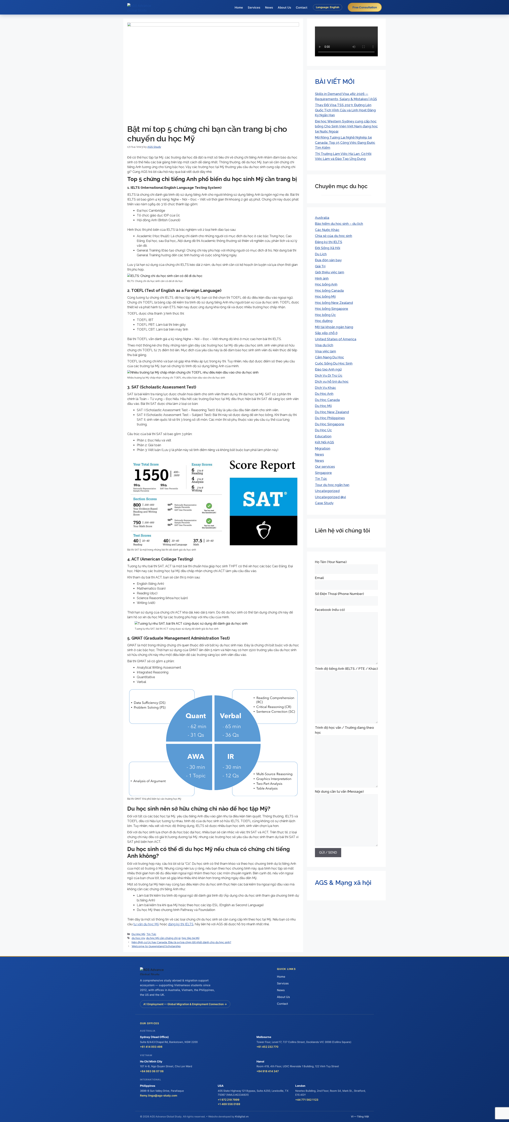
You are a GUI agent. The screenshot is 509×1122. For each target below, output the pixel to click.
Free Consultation (365, 7)
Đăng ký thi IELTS (328, 242)
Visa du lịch (324, 345)
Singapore (323, 473)
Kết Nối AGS (324, 442)
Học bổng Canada (329, 290)
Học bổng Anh (326, 284)
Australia (322, 218)
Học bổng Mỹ (325, 296)
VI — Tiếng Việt (360, 1116)
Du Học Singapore (329, 424)
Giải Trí (320, 266)
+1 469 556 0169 (229, 1104)
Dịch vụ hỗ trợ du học (332, 381)
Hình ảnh (322, 278)
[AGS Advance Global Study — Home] (142, 7)
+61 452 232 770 (267, 1046)
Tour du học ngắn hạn (332, 485)
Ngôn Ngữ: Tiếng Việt (327, 16)
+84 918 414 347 (267, 1071)
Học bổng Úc (325, 315)
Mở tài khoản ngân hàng (334, 327)
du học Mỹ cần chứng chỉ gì (163, 938)
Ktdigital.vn (242, 1116)
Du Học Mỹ (138, 934)
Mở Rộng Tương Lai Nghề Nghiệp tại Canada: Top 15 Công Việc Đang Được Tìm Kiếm (345, 142)
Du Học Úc (323, 430)
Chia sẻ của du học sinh (333, 236)
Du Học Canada (327, 400)
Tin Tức (151, 934)
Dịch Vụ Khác (325, 388)
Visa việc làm (325, 351)
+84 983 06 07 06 (152, 1071)
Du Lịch (321, 254)
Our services (325, 467)
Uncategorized (327, 491)
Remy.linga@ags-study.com (158, 1095)
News (269, 7)
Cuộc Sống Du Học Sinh (334, 363)
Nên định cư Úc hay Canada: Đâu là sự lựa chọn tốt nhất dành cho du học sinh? (181, 942)
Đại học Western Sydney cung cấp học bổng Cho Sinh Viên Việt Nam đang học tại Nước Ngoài (346, 126)
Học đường (323, 321)
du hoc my (138, 938)
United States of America (335, 339)
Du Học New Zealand (332, 412)
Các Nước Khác (327, 230)
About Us (284, 7)
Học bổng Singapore (331, 309)
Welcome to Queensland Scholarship (156, 946)
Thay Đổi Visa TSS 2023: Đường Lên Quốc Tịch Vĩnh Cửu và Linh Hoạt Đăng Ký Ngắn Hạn (345, 110)
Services (254, 7)
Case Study (324, 503)
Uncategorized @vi (330, 497)
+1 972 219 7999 (228, 1099)
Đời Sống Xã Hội (327, 248)
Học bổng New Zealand (334, 303)
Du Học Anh (324, 394)
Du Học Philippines (330, 418)
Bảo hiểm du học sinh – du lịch (339, 224)
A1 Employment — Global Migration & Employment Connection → (185, 1004)
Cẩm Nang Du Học (329, 357)
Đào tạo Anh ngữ (328, 369)
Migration (322, 448)
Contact (301, 7)
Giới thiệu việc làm (329, 272)
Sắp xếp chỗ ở (326, 333)
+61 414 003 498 (151, 1046)
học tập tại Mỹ (190, 938)
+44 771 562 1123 (306, 1099)
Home (239, 7)
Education (323, 436)
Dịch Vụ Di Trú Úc (328, 376)
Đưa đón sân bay (328, 260)
